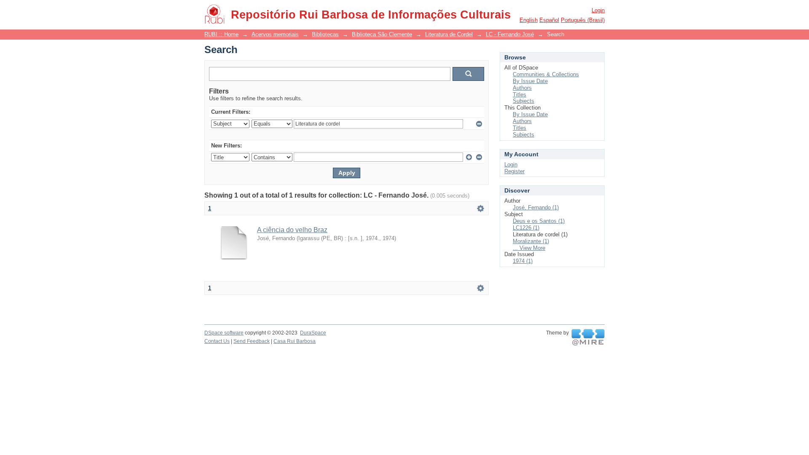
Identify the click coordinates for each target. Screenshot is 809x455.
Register (514, 171)
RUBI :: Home (221, 34)
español (549, 20)
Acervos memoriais (275, 34)
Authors (522, 88)
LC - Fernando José (510, 34)
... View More (529, 248)
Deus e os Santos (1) (539, 221)
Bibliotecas (325, 34)
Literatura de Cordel (449, 34)
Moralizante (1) (531, 241)
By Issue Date (530, 81)
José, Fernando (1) (536, 207)
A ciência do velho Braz (292, 229)
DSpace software (224, 333)
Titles (519, 94)
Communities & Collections (546, 74)
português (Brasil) (583, 20)
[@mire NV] (588, 337)
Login (598, 10)
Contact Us (217, 341)
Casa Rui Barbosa (294, 341)
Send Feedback (251, 341)
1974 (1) (523, 261)
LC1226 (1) (526, 228)
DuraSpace (313, 333)
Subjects (523, 101)
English (529, 20)
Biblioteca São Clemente (382, 34)
